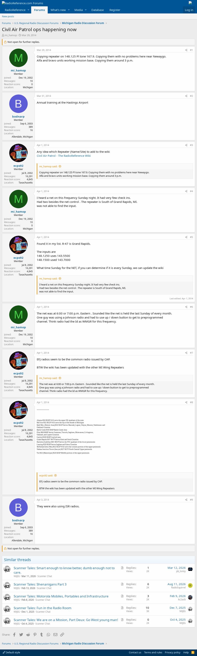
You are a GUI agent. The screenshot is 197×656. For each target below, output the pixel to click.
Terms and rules (153, 652)
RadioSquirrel (178, 587)
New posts (8, 16)
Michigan (28, 87)
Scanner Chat (45, 576)
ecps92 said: (46, 475)
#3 (191, 145)
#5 (191, 237)
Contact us (135, 652)
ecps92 (18, 166)
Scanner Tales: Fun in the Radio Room (42, 608)
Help (186, 652)
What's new (58, 10)
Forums (39, 10)
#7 (191, 352)
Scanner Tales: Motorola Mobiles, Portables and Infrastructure (61, 596)
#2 (191, 96)
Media (78, 10)
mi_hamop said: (48, 166)
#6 (191, 307)
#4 (191, 191)
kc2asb (182, 599)
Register (114, 10)
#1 (191, 50)
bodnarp (18, 116)
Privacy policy (172, 652)
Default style (12, 652)
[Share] (186, 50)
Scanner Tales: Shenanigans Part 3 (40, 584)
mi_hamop (11, 35)
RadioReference (15, 10)
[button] (28, 9)
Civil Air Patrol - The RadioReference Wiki (64, 156)
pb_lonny (181, 571)
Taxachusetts (26, 182)
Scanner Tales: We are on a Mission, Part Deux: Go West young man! (66, 620)
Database (97, 10)
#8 (191, 402)
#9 (191, 499)
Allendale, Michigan (22, 136)
